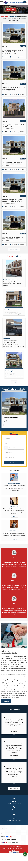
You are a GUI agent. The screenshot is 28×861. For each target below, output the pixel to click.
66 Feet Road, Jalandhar (19, 417)
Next (24, 410)
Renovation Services (14, 530)
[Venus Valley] (14, 327)
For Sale (22, 46)
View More (16, 425)
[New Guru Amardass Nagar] (14, 268)
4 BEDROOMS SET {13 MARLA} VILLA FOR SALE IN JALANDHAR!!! (13, 88)
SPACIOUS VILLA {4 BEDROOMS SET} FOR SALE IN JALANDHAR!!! (13, 50)
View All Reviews (14, 788)
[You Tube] (11, 836)
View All (14, 382)
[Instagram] (9, 836)
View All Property (14, 249)
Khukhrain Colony (8, 310)
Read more (6, 701)
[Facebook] (7, 836)
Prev (3, 410)
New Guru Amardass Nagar (10, 279)
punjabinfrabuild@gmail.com (14, 820)
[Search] (24, 2)
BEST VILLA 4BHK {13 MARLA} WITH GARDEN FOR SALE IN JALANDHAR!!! (12, 163)
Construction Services (14, 506)
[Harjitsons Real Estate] (13, 2)
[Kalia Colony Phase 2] (14, 360)
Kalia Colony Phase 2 (10, 371)
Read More (14, 727)
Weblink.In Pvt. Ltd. (17, 848)
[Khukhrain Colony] (14, 299)
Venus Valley (6, 338)
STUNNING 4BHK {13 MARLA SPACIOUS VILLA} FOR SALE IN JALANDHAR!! (12, 238)
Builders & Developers (14, 483)
